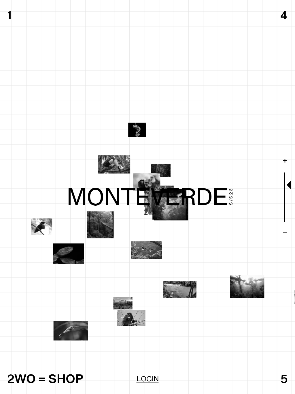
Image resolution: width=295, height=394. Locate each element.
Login (148, 378)
